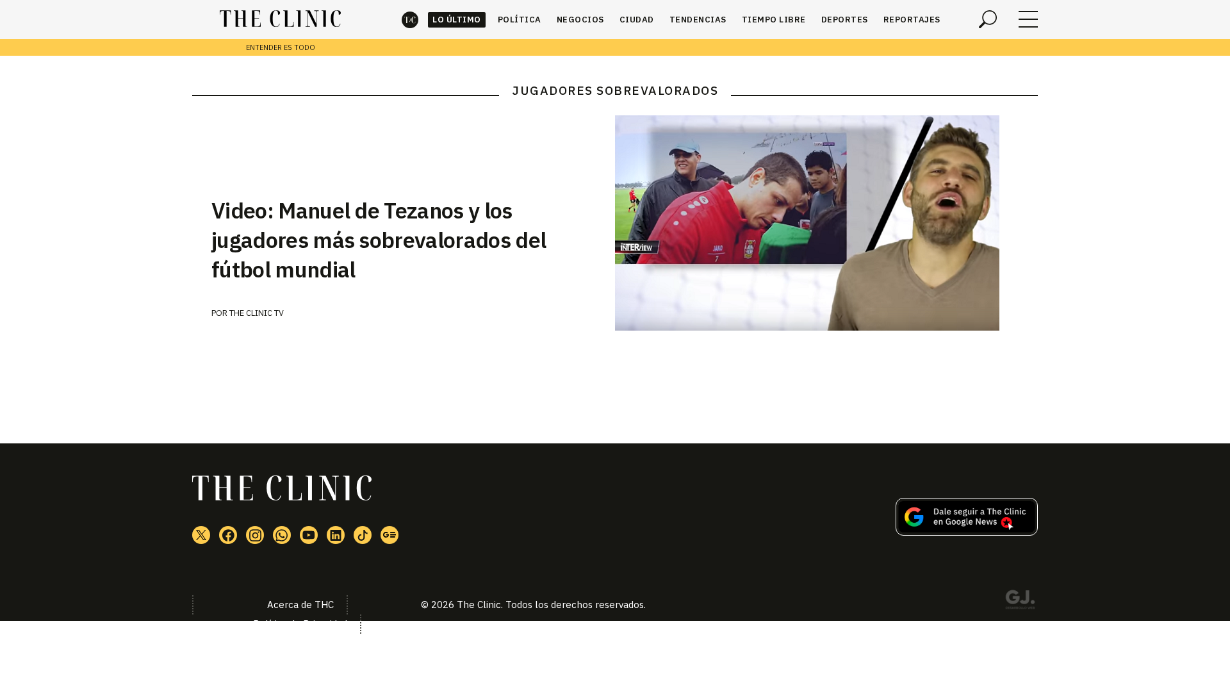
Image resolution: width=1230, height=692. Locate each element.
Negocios (580, 19)
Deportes (844, 19)
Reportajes (911, 19)
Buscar (988, 19)
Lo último (456, 19)
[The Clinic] (280, 19)
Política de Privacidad (300, 624)
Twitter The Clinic (201, 535)
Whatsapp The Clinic (282, 535)
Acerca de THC (300, 604)
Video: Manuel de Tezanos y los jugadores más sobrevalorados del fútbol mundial (378, 239)
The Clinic (410, 19)
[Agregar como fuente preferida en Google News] (967, 531)
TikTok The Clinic (363, 535)
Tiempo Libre (774, 19)
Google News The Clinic (389, 535)
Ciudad (636, 19)
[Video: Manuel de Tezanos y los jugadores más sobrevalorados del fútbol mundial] (826, 223)
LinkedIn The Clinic (336, 535)
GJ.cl (1020, 602)
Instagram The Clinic (255, 535)
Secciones (1028, 19)
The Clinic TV (256, 313)
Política (519, 19)
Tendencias (697, 19)
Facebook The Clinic (228, 535)
